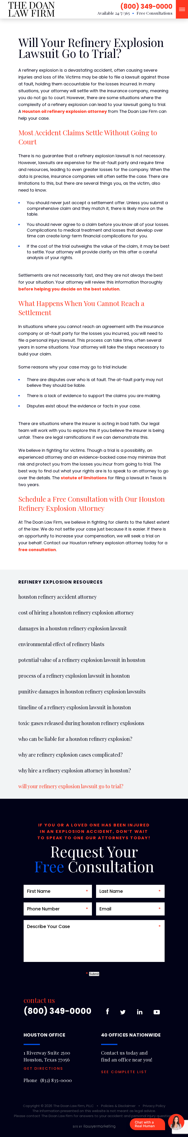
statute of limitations (84, 478)
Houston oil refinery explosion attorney (64, 111)
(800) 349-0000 (146, 6)
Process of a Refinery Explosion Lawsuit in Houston (74, 675)
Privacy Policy (154, 1105)
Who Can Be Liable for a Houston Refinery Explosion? (75, 739)
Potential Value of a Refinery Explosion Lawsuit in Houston (81, 660)
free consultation (37, 549)
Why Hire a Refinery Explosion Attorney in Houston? (74, 770)
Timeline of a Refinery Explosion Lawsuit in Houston (74, 707)
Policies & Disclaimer (118, 1105)
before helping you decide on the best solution (68, 289)
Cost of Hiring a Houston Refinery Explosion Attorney (76, 612)
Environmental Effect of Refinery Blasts (61, 644)
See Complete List (124, 1072)
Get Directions (44, 1068)
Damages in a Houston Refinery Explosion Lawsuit (72, 628)
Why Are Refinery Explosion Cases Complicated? (70, 754)
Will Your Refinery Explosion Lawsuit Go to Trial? (70, 786)
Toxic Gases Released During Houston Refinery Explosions (81, 723)
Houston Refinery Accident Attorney (57, 596)
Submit (94, 974)
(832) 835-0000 (56, 1080)
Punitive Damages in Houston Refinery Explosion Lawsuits (82, 691)
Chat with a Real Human (145, 1124)
